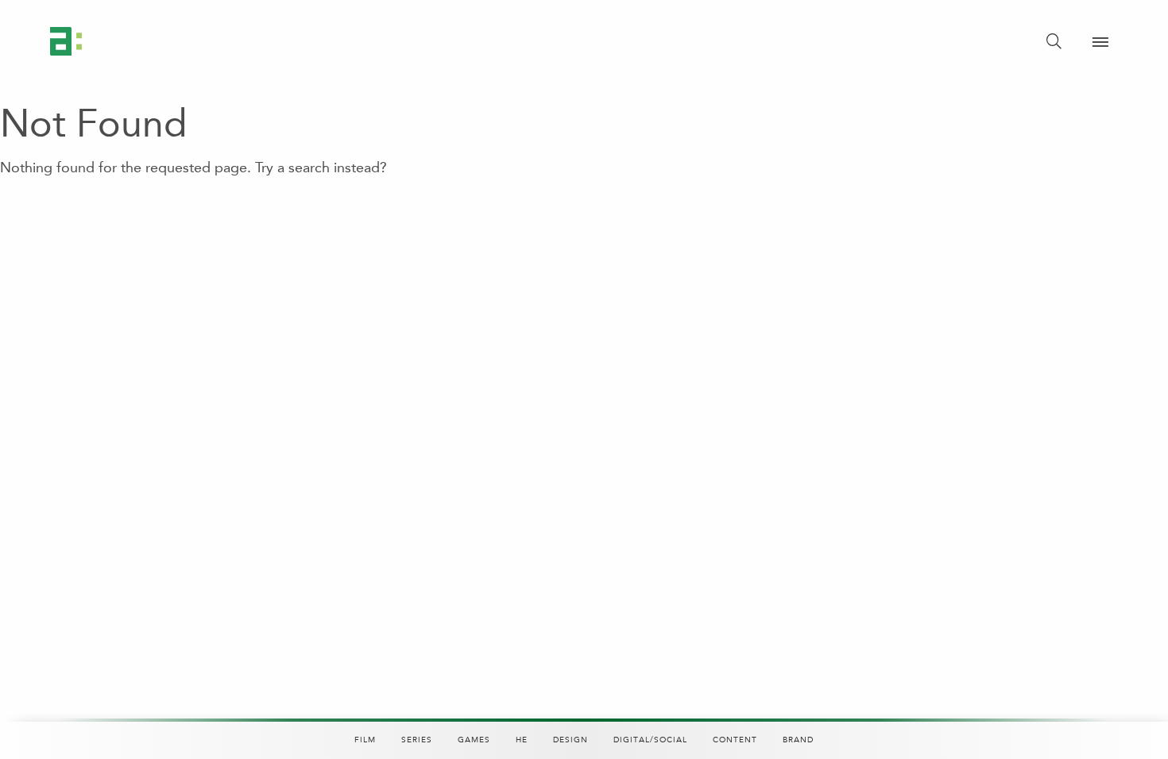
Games (474, 740)
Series (416, 740)
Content (735, 740)
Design (570, 740)
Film (365, 740)
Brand (798, 740)
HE (522, 740)
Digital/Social (650, 740)
